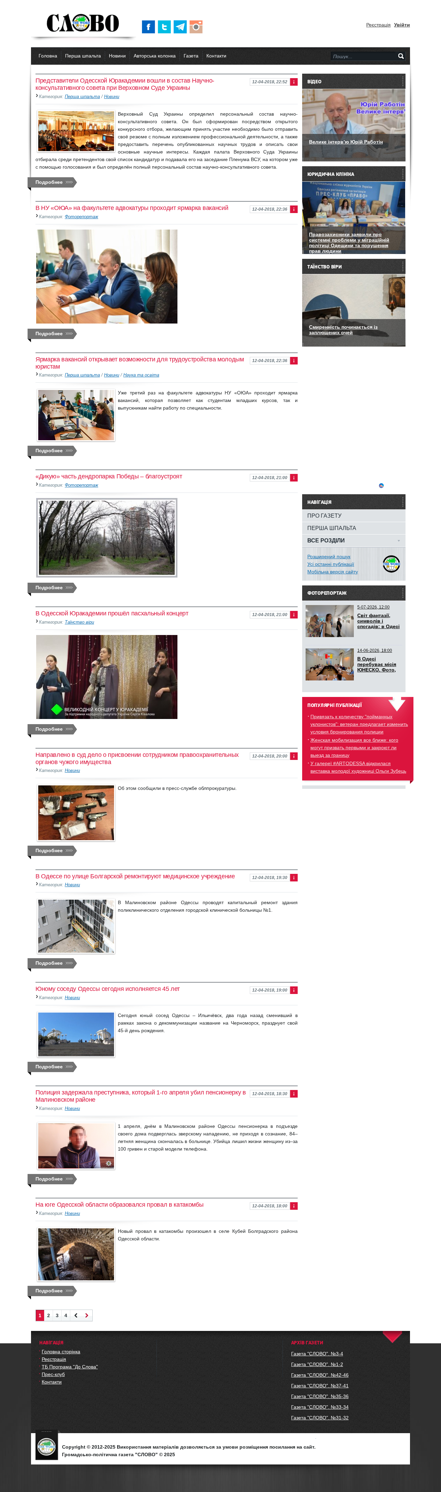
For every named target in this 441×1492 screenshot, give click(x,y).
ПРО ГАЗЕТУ (324, 515)
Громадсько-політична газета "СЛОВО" (83, 23)
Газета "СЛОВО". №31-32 (320, 1417)
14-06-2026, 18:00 (374, 650)
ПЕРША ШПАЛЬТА (331, 528)
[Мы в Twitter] (166, 26)
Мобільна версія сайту (332, 571)
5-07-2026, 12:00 (373, 607)
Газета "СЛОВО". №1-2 (317, 1364)
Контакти (216, 56)
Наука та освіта (141, 375)
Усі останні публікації (330, 564)
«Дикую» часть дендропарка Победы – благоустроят (108, 476)
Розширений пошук (328, 556)
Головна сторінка (61, 1351)
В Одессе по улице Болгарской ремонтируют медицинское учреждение (135, 876)
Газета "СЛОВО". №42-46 (320, 1375)
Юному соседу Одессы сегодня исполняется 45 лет (107, 988)
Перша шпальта (83, 56)
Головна (48, 56)
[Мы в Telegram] (181, 26)
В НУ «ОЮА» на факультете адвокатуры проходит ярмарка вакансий (131, 207)
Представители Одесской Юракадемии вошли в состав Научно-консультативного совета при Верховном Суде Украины (124, 84)
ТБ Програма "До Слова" (70, 1366)
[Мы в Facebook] (150, 26)
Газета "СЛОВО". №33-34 (320, 1407)
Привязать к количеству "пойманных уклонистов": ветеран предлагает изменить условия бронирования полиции (359, 724)
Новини (117, 56)
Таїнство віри (79, 622)
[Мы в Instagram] (197, 26)
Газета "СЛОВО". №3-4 (317, 1353)
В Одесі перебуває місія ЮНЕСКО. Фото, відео (376, 667)
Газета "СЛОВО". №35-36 (320, 1396)
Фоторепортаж (81, 216)
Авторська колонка (155, 56)
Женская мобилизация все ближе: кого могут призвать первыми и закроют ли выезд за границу (354, 747)
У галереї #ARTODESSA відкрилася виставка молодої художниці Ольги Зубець (358, 767)
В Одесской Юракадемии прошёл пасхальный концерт (111, 613)
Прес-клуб (53, 1374)
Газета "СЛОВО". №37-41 (320, 1385)
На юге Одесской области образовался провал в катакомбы (119, 1204)
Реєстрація (378, 25)
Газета (191, 56)
